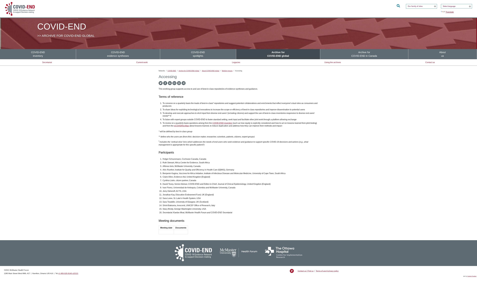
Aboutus (442, 54)
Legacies (236, 62)
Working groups (227, 71)
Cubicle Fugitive (471, 276)
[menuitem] (38, 54)
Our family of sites (415, 6)
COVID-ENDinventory (38, 54)
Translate (450, 12)
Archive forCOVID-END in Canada (364, 54)
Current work (142, 62)
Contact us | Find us (306, 271)
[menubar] (238, 54)
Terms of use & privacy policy (327, 271)
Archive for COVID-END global (189, 71)
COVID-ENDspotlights (198, 54)
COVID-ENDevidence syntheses (118, 54)
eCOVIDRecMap (181, 126)
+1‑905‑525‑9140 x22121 (68, 273)
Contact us (430, 62)
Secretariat (47, 62)
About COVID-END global (210, 71)
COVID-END (172, 71)
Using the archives (332, 62)
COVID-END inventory (222, 123)
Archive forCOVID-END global (278, 54)
